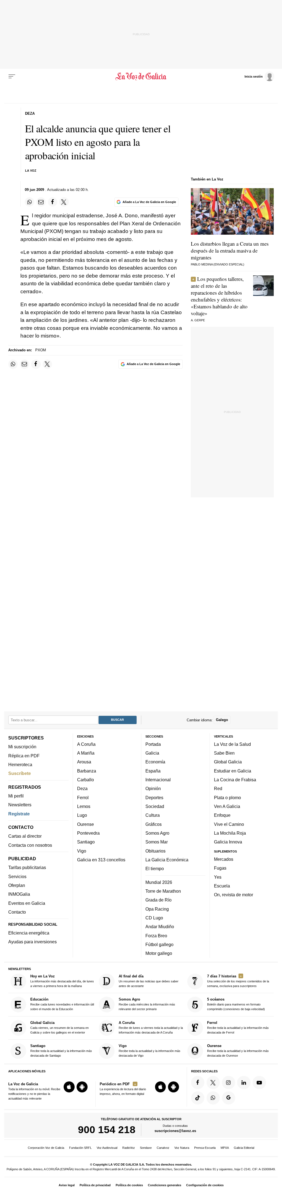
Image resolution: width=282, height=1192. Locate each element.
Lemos (83, 806)
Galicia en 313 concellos (101, 859)
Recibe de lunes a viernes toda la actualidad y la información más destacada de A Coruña (151, 1027)
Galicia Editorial (244, 1147)
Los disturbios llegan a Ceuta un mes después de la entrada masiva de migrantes (230, 250)
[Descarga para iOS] (69, 1086)
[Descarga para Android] (82, 1086)
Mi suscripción (22, 746)
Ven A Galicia (227, 806)
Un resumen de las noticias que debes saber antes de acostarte (148, 981)
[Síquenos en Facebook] (197, 1082)
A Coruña (86, 744)
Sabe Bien (224, 752)
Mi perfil (16, 795)
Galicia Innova (228, 841)
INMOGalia (19, 894)
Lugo (82, 815)
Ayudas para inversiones (32, 941)
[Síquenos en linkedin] (243, 1082)
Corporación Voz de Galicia (46, 1147)
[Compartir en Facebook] (52, 202)
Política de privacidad (95, 1185)
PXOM (40, 350)
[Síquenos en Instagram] (228, 1082)
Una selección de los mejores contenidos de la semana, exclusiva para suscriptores (238, 981)
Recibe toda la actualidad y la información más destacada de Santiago (61, 1050)
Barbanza (86, 770)
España (153, 770)
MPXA (225, 1147)
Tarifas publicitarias (27, 867)
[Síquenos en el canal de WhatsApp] (213, 1098)
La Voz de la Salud (232, 744)
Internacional (158, 779)
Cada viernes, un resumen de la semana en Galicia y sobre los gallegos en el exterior (59, 1027)
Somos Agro (157, 833)
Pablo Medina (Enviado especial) (217, 264)
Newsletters (19, 804)
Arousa (84, 761)
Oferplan (16, 885)
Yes (217, 876)
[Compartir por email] (41, 202)
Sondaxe (146, 1147)
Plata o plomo (227, 797)
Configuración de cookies (205, 1185)
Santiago (86, 841)
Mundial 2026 (158, 882)
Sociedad (154, 806)
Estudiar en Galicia (232, 770)
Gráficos (153, 824)
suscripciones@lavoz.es (175, 1131)
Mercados (223, 859)
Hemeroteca (20, 764)
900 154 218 (106, 1129)
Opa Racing (157, 908)
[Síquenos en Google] (228, 1098)
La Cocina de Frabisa (235, 779)
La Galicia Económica (166, 859)
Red (218, 788)
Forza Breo (156, 935)
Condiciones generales (164, 1185)
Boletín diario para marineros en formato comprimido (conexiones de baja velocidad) (236, 1004)
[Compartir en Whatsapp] (29, 202)
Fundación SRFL (80, 1147)
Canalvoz (163, 1147)
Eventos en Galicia (26, 903)
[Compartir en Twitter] (64, 202)
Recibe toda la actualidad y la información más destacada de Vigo (149, 1050)
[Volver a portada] (141, 76)
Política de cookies (129, 1185)
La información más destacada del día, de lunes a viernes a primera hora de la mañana (62, 981)
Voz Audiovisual (107, 1147)
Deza (82, 788)
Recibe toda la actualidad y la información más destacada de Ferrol (238, 1027)
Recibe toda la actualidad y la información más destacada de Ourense (238, 1050)
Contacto (17, 911)
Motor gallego (158, 953)
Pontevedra (88, 833)
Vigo (81, 850)
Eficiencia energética (28, 932)
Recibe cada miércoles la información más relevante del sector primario (147, 1004)
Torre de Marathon (163, 891)
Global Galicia (228, 761)
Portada (153, 744)
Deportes (154, 797)
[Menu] (11, 76)
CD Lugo (154, 917)
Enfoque (222, 815)
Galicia (152, 752)
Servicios (17, 876)
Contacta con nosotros (30, 845)
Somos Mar (156, 841)
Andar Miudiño (159, 926)
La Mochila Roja (230, 833)
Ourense (85, 824)
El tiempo (154, 868)
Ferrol (83, 797)
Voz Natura (181, 1147)
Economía (155, 761)
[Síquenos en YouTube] (259, 1082)
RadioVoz (128, 1147)
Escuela (222, 885)
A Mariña (85, 752)
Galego (222, 720)
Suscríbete (19, 773)
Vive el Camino (229, 824)
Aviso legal (67, 1185)
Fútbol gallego (159, 944)
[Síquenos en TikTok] (197, 1098)
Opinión (153, 788)
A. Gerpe (198, 320)
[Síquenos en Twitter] (213, 1082)
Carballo (85, 779)
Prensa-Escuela (205, 1147)
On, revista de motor (233, 894)
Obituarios (155, 850)
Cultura (152, 815)
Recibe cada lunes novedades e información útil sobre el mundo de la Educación (62, 1004)
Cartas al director (25, 836)
